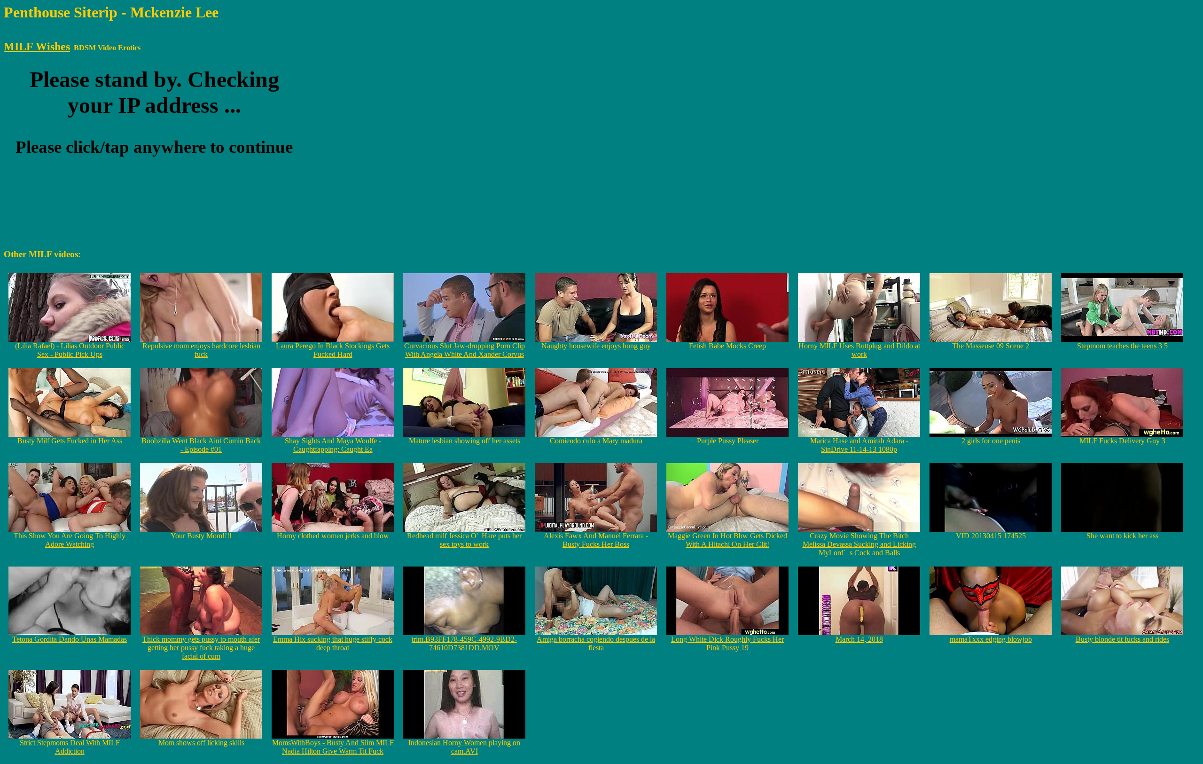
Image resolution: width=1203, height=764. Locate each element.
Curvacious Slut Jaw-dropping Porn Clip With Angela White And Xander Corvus (464, 350)
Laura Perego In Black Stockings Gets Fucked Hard (333, 350)
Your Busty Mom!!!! (201, 536)
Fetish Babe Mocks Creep (727, 346)
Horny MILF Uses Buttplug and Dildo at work (859, 350)
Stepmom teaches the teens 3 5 (1122, 346)
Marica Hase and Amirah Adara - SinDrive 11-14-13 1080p (859, 445)
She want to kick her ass (1122, 536)
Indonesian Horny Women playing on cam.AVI (464, 747)
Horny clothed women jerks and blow (333, 536)
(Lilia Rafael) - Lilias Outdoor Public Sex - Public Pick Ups (70, 350)
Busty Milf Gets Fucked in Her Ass (69, 441)
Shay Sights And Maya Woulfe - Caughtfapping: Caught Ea (333, 445)
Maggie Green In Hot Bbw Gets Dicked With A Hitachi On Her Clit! (727, 540)
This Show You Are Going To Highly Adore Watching (69, 540)
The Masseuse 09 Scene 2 (990, 346)
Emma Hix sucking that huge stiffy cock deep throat (332, 643)
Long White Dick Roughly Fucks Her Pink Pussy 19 (727, 643)
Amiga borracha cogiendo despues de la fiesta (596, 643)
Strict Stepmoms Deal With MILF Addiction (70, 747)
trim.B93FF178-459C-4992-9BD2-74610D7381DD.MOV (464, 643)
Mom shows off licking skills (201, 743)
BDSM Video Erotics (107, 48)
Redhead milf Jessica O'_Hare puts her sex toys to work (464, 540)
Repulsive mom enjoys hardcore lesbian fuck (201, 350)
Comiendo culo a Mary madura (596, 441)
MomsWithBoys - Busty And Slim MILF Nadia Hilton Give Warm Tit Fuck (333, 747)
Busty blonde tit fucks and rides (1122, 639)
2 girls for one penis (990, 441)
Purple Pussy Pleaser (727, 441)
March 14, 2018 (859, 639)
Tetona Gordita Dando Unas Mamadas (69, 639)
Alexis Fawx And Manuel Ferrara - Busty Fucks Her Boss (596, 540)
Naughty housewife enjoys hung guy (596, 346)
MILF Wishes (37, 46)
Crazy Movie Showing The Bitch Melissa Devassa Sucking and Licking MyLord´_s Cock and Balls (859, 544)
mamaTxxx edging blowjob (991, 639)
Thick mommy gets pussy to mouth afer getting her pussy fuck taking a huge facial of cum (201, 647)
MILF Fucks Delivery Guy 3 (1122, 441)
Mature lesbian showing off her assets (464, 441)
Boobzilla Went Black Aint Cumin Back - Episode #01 (201, 445)
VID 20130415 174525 (991, 536)
